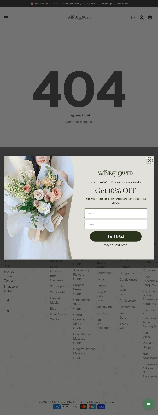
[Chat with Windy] (148, 403)
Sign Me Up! (116, 236)
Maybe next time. (116, 245)
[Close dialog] (149, 160)
